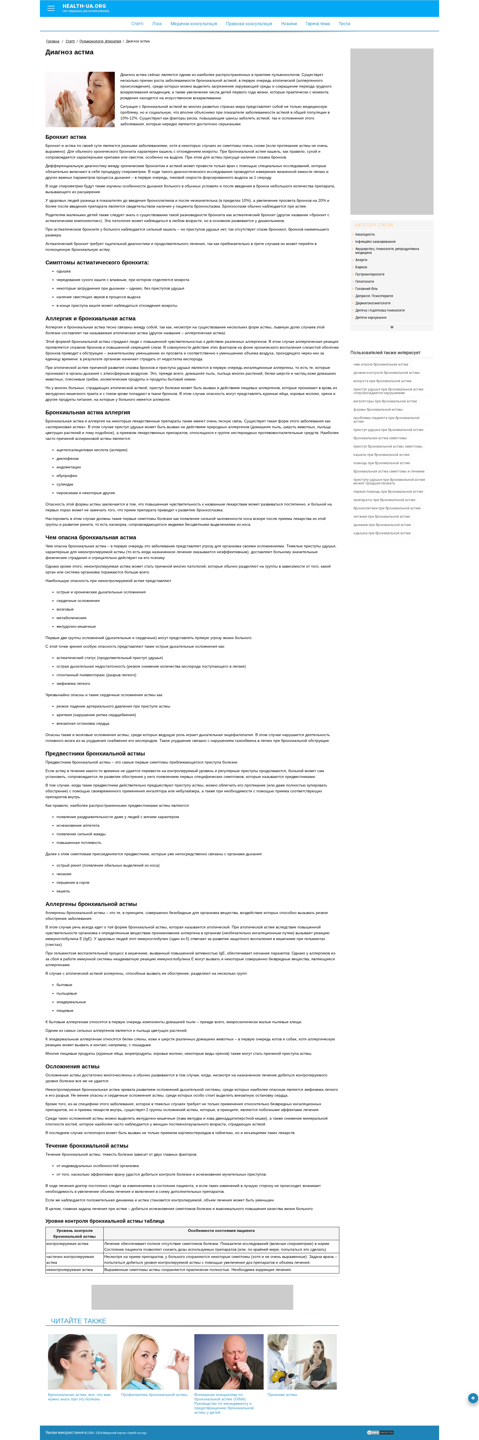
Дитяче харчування (370, 318)
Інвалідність (365, 234)
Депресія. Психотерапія (374, 296)
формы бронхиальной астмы (378, 409)
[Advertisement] (392, 131)
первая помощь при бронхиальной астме (388, 491)
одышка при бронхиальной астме (382, 533)
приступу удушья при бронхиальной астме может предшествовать (389, 481)
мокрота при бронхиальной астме (382, 381)
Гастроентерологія (369, 274)
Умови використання (64, 1432)
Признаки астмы (282, 1394)
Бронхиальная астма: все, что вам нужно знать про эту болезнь (79, 1396)
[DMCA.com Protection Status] (380, 1434)
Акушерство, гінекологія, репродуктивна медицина (387, 251)
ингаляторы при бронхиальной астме (385, 401)
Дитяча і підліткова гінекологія (380, 310)
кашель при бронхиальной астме (381, 455)
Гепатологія (364, 282)
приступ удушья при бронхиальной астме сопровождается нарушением (388, 391)
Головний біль (366, 289)
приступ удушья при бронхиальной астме (388, 430)
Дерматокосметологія (373, 303)
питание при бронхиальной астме (381, 516)
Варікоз (361, 267)
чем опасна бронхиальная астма (380, 364)
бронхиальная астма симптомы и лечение (388, 471)
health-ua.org (86, 7)
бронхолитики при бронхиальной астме (387, 508)
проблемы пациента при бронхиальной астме (386, 419)
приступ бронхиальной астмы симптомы (387, 446)
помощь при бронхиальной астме (381, 463)
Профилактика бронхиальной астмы (154, 1394)
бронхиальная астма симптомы (380, 438)
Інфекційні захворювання (375, 242)
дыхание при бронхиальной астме (382, 525)
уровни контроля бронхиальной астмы (386, 373)
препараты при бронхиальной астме (384, 500)
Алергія (361, 260)
